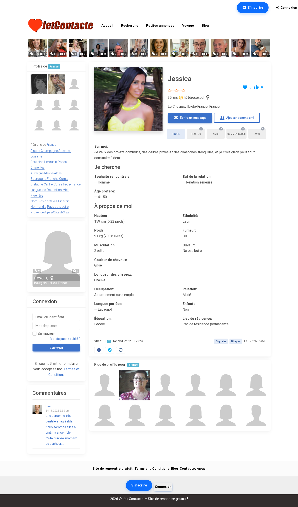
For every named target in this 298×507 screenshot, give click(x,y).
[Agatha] (225, 415)
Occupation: (104, 289)
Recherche (129, 26)
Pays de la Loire (58, 206)
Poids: (99, 230)
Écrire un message (192, 117)
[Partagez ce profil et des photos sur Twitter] (109, 350)
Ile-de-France (71, 184)
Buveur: (189, 245)
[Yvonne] (74, 84)
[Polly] (165, 415)
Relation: (190, 289)
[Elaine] (104, 415)
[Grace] (39, 105)
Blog (205, 26)
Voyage (188, 26)
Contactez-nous (193, 469)
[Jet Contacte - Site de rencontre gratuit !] (61, 25)
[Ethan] (195, 385)
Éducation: (102, 319)
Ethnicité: (190, 216)
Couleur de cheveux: (110, 260)
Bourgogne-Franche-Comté (49, 178)
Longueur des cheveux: (113, 274)
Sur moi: (101, 146)
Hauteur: (101, 216)
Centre (48, 184)
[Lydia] (39, 125)
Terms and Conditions (151, 469)
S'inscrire (255, 7)
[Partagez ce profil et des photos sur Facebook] (98, 350)
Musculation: (104, 245)
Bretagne (37, 184)
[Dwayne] (165, 385)
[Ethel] (195, 415)
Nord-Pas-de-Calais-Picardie (50, 201)
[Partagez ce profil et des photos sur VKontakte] (120, 350)
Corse (58, 184)
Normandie (38, 206)
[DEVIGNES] (39, 84)
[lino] (104, 385)
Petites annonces (160, 26)
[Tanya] (74, 105)
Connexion (288, 8)
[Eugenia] (225, 385)
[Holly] (134, 385)
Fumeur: (189, 230)
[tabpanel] (180, 209)
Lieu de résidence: (197, 319)
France (133, 364)
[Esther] (56, 105)
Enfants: (189, 304)
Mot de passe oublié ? (65, 339)
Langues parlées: (108, 304)
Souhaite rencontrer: (111, 177)
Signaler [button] (221, 341)
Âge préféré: (104, 191)
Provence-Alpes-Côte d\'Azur (50, 212)
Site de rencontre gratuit (112, 469)
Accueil (107, 26)
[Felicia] (74, 125)
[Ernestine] (134, 415)
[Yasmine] (56, 84)
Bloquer (236, 341)
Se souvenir (46, 334)
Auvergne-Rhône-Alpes (46, 173)
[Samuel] (255, 415)
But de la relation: (197, 177)
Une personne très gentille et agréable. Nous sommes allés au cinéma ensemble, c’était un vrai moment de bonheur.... (61, 425)
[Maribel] (56, 125)
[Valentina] (255, 385)
